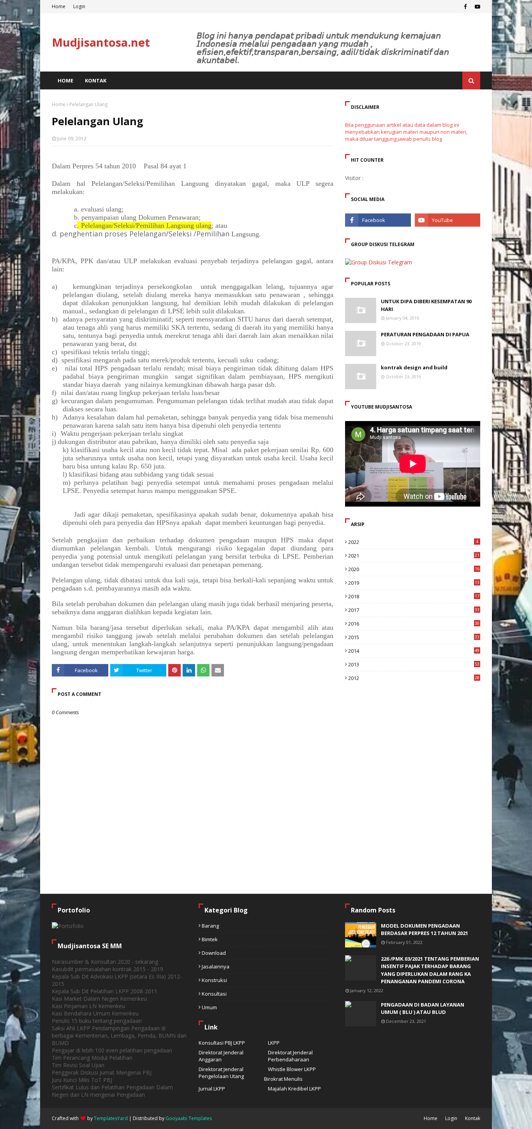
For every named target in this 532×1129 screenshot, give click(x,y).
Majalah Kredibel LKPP (294, 1088)
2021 (413, 555)
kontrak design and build (414, 367)
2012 (413, 678)
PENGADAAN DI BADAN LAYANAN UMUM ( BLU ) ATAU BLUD (422, 1008)
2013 (413, 664)
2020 (413, 569)
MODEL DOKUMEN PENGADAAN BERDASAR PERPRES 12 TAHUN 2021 (424, 929)
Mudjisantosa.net (101, 42)
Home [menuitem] (65, 80)
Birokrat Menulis (283, 1078)
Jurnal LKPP (212, 1088)
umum (209, 1007)
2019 (413, 582)
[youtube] (476, 6)
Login (79, 6)
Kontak (472, 1118)
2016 (413, 623)
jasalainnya (215, 966)
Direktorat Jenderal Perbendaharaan (290, 1056)
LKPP (274, 1042)
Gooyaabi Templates (189, 1118)
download (214, 952)
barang (210, 925)
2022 (413, 541)
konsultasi (214, 993)
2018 (413, 596)
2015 (413, 637)
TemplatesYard (111, 1118)
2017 (413, 609)
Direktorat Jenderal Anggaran (221, 1056)
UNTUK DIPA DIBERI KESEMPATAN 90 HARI (426, 305)
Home (58, 6)
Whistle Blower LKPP (292, 1069)
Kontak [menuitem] (95, 80)
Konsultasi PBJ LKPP (222, 1042)
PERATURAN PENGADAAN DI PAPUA (425, 334)
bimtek (210, 939)
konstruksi (214, 980)
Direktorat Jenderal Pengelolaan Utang (221, 1073)
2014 (413, 650)
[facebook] (465, 6)
